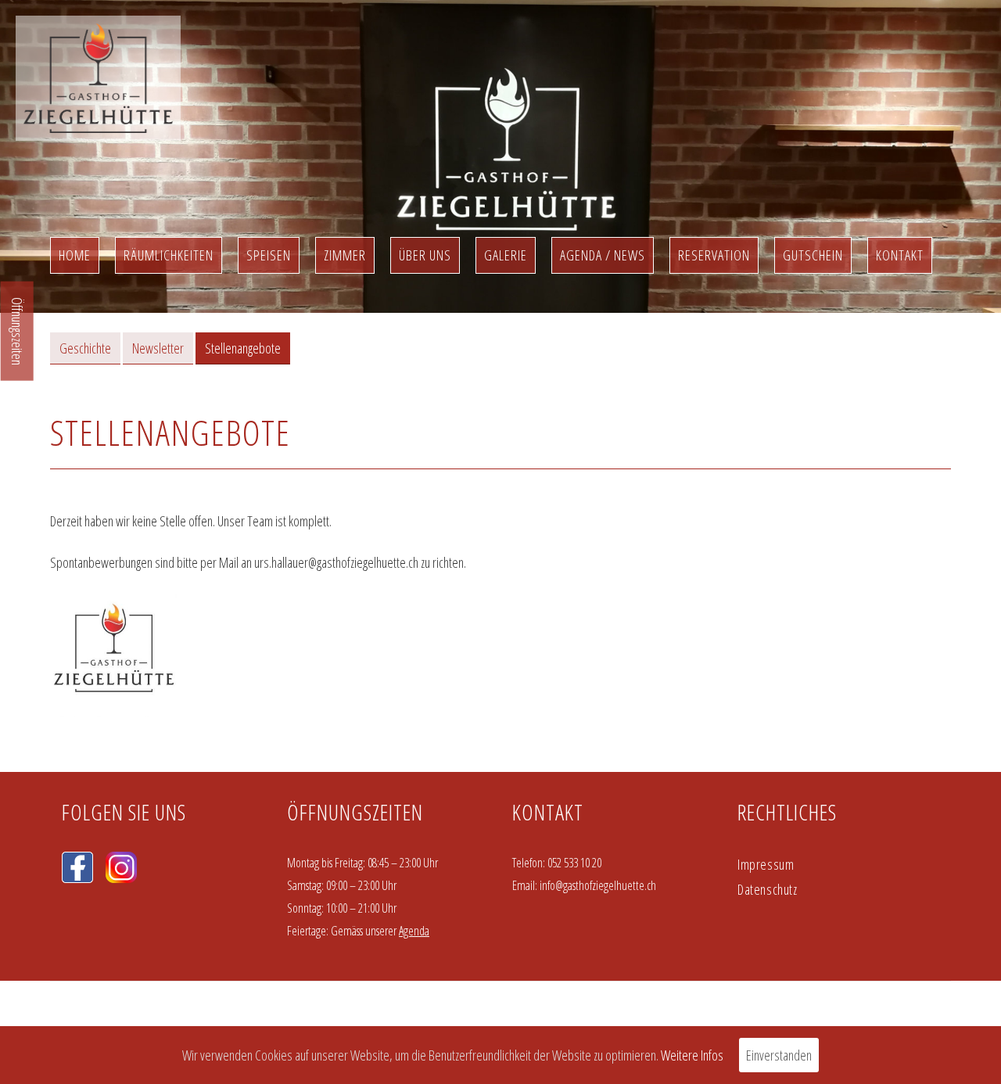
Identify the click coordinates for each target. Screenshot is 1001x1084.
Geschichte (85, 348)
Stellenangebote (243, 348)
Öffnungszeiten (17, 331)
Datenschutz (767, 889)
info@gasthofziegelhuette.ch (598, 885)
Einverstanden (779, 1055)
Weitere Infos (692, 1055)
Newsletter (158, 348)
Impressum (765, 864)
